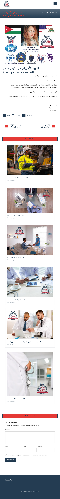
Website (40, 446)
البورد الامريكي (29, 115)
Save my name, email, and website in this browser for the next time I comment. (27, 455)
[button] (55, 3)
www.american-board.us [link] (8, 101)
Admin (8, 115)
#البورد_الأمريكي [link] (53, 105)
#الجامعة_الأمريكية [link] (52, 107)
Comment (8, 429)
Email (24, 446)
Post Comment (10, 459)
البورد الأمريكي (46, 76)
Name (7, 446)
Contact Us (8, 480)
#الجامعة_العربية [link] (53, 110)
